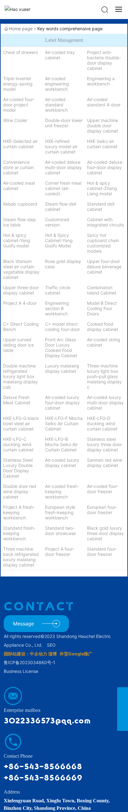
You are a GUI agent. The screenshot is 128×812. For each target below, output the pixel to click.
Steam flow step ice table (19, 222)
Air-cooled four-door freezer (102, 489)
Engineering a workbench (101, 81)
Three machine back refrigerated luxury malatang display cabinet (21, 556)
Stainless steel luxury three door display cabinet (104, 444)
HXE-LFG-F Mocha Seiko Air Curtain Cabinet (64, 423)
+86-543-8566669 (43, 778)
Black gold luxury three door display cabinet (105, 533)
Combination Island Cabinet (101, 290)
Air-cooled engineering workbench (57, 84)
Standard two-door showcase (60, 530)
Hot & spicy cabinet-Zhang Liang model (102, 188)
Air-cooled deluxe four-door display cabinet (104, 167)
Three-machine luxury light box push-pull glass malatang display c (104, 376)
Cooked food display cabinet (102, 326)
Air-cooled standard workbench (56, 105)
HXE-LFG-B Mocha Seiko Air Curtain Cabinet (61, 444)
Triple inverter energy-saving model (18, 84)
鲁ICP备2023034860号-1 (29, 662)
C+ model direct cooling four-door (62, 326)
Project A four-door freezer (59, 551)
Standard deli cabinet (100, 206)
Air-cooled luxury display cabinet (62, 462)
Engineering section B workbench (57, 308)
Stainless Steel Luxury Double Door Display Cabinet (18, 468)
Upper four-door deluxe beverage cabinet (104, 267)
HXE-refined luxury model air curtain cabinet (61, 146)
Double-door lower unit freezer (64, 123)
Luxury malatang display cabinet (62, 368)
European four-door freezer (102, 509)
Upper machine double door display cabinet (102, 126)
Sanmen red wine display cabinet (104, 462)
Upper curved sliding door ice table (18, 345)
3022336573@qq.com (47, 721)
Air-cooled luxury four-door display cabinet (62, 403)
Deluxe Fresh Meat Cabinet (16, 400)
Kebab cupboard (20, 204)
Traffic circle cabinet (57, 290)
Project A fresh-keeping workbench (19, 512)
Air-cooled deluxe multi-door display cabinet (63, 167)
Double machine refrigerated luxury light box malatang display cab (20, 376)
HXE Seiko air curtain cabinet (102, 144)
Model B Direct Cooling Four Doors (102, 308)
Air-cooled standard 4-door (104, 102)
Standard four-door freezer (102, 551)
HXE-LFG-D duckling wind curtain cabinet (102, 423)
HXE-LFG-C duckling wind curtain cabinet (18, 444)
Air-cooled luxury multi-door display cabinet (105, 403)
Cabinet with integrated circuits (105, 222)
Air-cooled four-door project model (18, 105)
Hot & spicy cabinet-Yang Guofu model (16, 240)
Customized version (57, 222)
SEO (51, 645)
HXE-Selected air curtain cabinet (20, 144)
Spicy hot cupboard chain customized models (103, 243)
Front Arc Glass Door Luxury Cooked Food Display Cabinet (61, 347)
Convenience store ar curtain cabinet (18, 167)
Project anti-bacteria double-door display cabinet (104, 60)
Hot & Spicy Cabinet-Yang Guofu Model (59, 240)
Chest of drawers (20, 52)
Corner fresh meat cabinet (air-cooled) (63, 188)
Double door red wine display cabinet (19, 491)
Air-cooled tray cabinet (60, 55)
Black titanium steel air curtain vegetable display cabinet (21, 269)
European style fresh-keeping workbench (60, 512)
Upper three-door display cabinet (21, 290)
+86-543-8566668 (43, 766)
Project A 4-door (20, 303)
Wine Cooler (15, 120)
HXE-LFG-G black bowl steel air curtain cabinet (21, 423)
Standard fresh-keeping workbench (19, 533)
